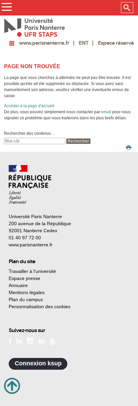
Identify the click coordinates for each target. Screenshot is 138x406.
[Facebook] (10, 340)
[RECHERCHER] (127, 7)
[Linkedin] (19, 340)
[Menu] (6, 7)
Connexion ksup (38, 363)
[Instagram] (30, 340)
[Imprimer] (128, 148)
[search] (34, 141)
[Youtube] (52, 340)
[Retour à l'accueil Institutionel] (30, 184)
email (106, 112)
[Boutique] (41, 340)
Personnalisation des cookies (39, 306)
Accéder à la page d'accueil (29, 106)
